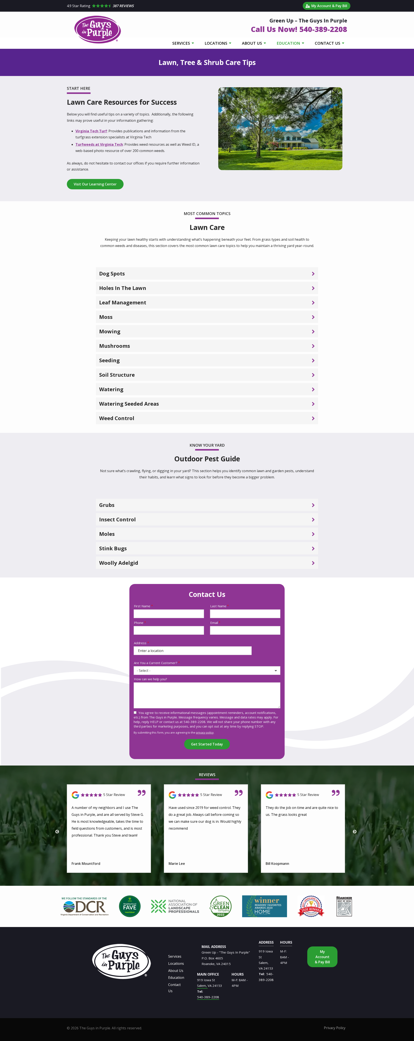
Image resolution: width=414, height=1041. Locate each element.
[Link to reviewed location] (109, 795)
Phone (138, 622)
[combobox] (207, 670)
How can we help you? (150, 679)
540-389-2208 (208, 997)
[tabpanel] (84, 906)
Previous (57, 832)
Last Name (218, 606)
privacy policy (205, 732)
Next (355, 832)
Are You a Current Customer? (155, 663)
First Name (142, 606)
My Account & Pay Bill (322, 956)
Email (214, 622)
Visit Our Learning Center (95, 184)
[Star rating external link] (184, 5)
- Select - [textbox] (144, 670)
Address (140, 643)
